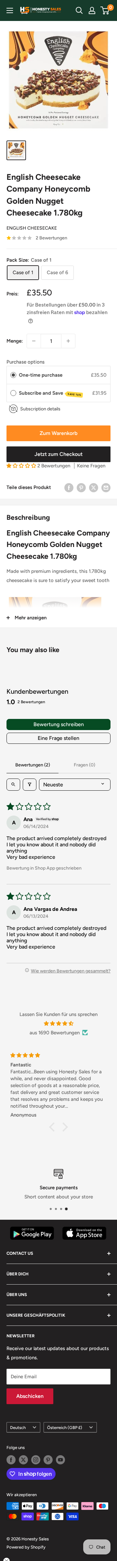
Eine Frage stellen (58, 738)
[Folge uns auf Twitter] (23, 1459)
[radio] (13, 375)
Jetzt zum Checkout (58, 454)
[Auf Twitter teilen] (93, 487)
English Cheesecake (31, 228)
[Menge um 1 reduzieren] (34, 341)
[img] (58, 1023)
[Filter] (29, 785)
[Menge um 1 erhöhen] (68, 341)
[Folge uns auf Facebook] (11, 1459)
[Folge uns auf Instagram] (35, 1459)
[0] (105, 10)
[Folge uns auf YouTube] (60, 1459)
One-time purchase (40, 375)
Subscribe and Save (50, 393)
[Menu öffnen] (9, 10)
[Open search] (13, 785)
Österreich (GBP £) (64, 1427)
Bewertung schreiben (58, 724)
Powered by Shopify (26, 1547)
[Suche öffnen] (79, 10)
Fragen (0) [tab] (84, 765)
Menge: (14, 341)
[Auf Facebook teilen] (68, 487)
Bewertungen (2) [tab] (32, 765)
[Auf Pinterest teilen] (81, 487)
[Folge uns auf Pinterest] (48, 1459)
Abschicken (30, 1396)
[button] (21, 466)
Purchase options (25, 362)
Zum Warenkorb (58, 433)
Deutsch (18, 1427)
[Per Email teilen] (105, 487)
